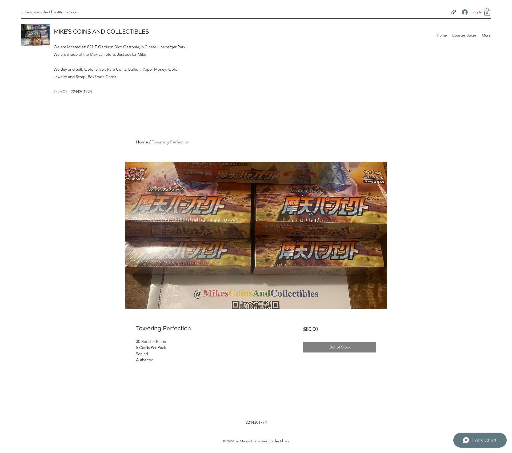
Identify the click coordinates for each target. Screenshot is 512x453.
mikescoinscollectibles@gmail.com (49, 12)
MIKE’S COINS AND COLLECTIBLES (101, 31)
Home (142, 142)
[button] (487, 12)
